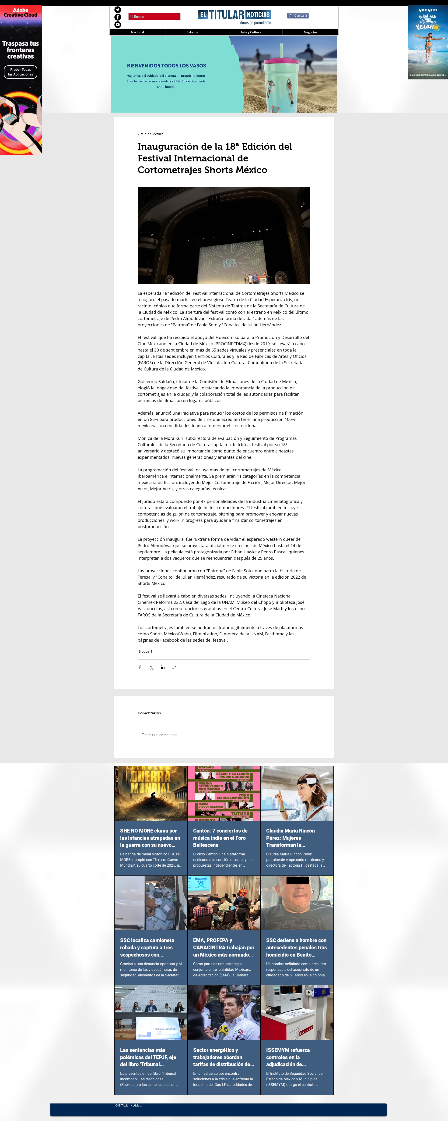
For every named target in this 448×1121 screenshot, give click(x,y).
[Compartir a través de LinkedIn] (163, 667)
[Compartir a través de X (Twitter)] (151, 667)
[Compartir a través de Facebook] (140, 667)
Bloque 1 (145, 651)
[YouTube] (117, 24)
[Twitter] (117, 9)
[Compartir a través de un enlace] (174, 667)
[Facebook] (117, 17)
